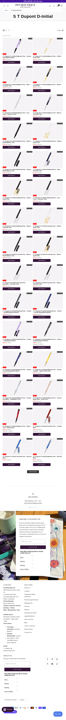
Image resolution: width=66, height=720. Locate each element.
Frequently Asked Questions (29, 595)
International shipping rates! (33, 503)
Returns (26, 609)
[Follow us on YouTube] (52, 664)
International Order (30, 613)
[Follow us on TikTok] (57, 664)
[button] (50, 6)
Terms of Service (29, 626)
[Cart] (58, 6)
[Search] (8, 6)
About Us (27, 588)
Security (26, 606)
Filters (59, 30)
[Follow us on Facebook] (47, 659)
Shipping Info (28, 603)
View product (11, 62)
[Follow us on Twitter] (52, 659)
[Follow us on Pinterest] (47, 664)
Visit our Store (28, 619)
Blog (25, 622)
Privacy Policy (28, 629)
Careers (26, 591)
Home (6, 10)
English (22, 700)
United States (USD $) (10, 700)
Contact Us (28, 632)
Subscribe (33, 547)
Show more (33, 472)
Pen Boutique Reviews (31, 600)
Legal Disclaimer (29, 616)
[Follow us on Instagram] (57, 659)
